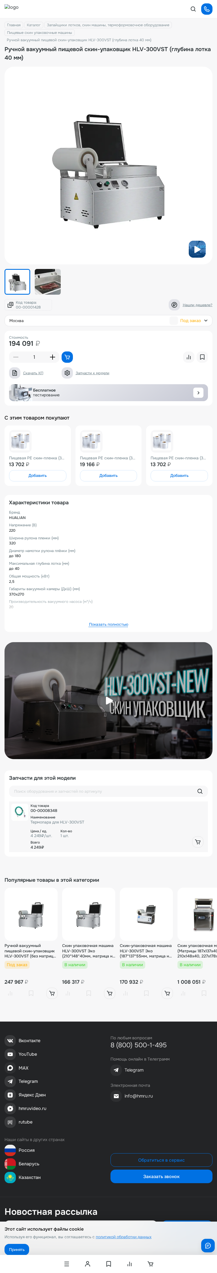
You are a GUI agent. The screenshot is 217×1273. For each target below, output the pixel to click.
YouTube (28, 1054)
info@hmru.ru (139, 1096)
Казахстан (30, 1177)
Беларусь (29, 1164)
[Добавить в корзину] (197, 842)
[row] (108, 826)
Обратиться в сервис (161, 1160)
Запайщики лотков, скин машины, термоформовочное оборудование (108, 25)
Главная (14, 25)
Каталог (34, 25)
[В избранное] (31, 993)
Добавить (38, 475)
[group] (108, 165)
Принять (17, 1249)
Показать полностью (108, 624)
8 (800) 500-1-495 (138, 1045)
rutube (25, 1122)
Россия (27, 1150)
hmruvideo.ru (32, 1108)
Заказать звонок (161, 1176)
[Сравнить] (10, 993)
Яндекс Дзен (32, 1095)
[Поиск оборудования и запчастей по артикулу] (200, 791)
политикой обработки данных (123, 1236)
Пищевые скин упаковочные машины (39, 32)
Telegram (28, 1081)
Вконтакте (29, 1041)
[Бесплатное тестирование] (198, 393)
